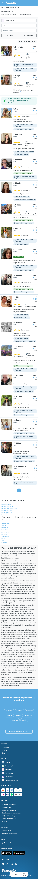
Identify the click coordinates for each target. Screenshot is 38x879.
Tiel (2, 540)
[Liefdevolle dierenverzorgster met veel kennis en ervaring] (19, 358)
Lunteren (4, 543)
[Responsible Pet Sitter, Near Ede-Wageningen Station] (19, 307)
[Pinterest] (16, 863)
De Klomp (4, 534)
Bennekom (4, 530)
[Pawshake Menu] (2, 3)
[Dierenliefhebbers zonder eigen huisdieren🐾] (19, 84)
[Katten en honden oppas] (19, 214)
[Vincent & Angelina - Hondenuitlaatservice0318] (19, 332)
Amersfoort (4, 532)
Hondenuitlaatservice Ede (9, 508)
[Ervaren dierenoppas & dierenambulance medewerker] (19, 119)
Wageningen (5, 536)
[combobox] (19, 20)
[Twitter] (7, 863)
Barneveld (4, 528)
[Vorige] (15, 490)
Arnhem (3, 525)
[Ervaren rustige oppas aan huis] (19, 191)
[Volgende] (23, 490)
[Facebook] (3, 863)
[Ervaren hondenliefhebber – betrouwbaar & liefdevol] (19, 452)
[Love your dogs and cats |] (19, 405)
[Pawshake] (11, 3)
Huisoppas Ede (6, 515)
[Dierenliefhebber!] (19, 58)
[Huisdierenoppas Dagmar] (19, 383)
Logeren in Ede (6, 504)
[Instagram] (11, 863)
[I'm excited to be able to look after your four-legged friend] (19, 428)
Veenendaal (5, 523)
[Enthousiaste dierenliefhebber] (19, 168)
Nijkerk (3, 538)
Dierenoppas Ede (6, 513)
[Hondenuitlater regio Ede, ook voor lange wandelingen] (19, 260)
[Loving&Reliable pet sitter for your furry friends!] (19, 475)
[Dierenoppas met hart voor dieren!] (19, 144)
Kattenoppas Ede (6, 510)
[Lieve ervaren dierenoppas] (19, 283)
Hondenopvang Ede (7, 506)
